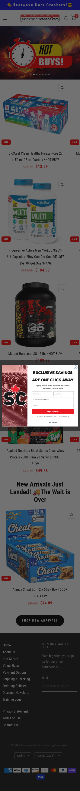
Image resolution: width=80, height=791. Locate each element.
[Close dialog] (75, 367)
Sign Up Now (52, 411)
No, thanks (53, 422)
